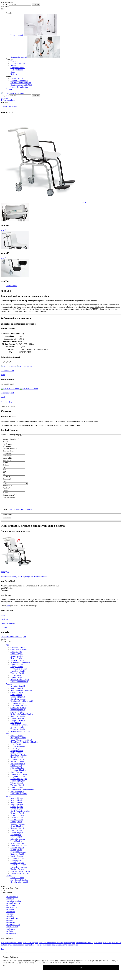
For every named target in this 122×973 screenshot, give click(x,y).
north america (13, 903)
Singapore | (17, 776)
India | (15, 744)
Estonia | (16, 817)
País (5, 481)
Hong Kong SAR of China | (24, 742)
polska (10, 916)
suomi (17, 945)
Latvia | (16, 837)
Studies (4, 627)
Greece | (16, 826)
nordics (10, 922)
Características (11, 286)
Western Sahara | (19, 680)
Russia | (16, 856)
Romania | (17, 854)
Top (2, 949)
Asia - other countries (18, 794)
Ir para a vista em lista (9, 106)
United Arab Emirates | (22, 789)
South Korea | (18, 779)
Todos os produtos (17, 35)
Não (4, 467)
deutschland (12, 897)
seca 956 (85, 202)
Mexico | (16, 712)
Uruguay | (17, 727)
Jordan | (16, 753)
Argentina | (17, 686)
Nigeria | (16, 665)
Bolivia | (16, 688)
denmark (11, 933)
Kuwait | (16, 757)
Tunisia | (16, 675)
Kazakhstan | (18, 755)
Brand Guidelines (8, 623)
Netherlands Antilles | (21, 714)
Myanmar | (17, 764)
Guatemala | (18, 708)
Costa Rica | (18, 699)
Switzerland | (18, 865)
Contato (9, 89)
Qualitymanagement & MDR (21, 85)
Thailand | (17, 785)
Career (12, 72)
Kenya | (16, 658)
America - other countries (20, 731)
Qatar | (16, 772)
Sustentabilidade (16, 70)
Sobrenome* (8, 453)
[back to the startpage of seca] (12, 93)
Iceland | (16, 830)
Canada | (16, 692)
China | (21, 740)
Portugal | (18, 852)
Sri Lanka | (17, 781)
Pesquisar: (5, 4)
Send (3, 375)
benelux (10, 929)
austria (10, 914)
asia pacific (12, 927)
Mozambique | (20, 662)
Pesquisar (36, 4)
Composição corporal (18, 57)
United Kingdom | (20, 871)
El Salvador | (18, 705)
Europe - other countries (19, 873)
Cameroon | (17, 647)
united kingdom (13, 901)
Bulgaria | (17, 804)
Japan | (16, 751)
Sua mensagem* (10, 495)
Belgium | (17, 800)
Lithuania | (17, 839)
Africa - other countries (19, 682)
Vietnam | (17, 792)
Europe (8, 796)
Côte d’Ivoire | (18, 649)
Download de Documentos (20, 83)
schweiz (10, 905)
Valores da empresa (17, 63)
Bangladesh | (18, 738)
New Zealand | (19, 880)
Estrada (5, 463)
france (10, 899)
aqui (8, 606)
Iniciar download (7, 371)
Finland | (16, 820)
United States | (19, 725)
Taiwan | (16, 783)
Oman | (16, 766)
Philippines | (18, 770)
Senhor (8, 446)
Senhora (8, 444)
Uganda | (16, 677)
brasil (9, 920)
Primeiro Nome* (10, 449)
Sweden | (17, 863)
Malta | (16, 841)
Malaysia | (17, 761)
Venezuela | (17, 729)
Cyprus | (16, 809)
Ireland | (16, 832)
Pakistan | (17, 768)
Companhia (7, 458)
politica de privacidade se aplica (20, 509)
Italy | (15, 835)
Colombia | (17, 697)
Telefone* (7, 486)
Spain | (16, 860)
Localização (7, 477)
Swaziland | (17, 671)
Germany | (17, 824)
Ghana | (16, 656)
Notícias (13, 74)
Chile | (16, 695)
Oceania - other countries (19, 882)
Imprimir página (7, 402)
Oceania (9, 876)
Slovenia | (17, 858)
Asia (7, 733)
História (13, 65)
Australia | (17, 878)
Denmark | (17, 813)
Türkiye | (16, 787)
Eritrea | (16, 654)
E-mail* (6, 490)
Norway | (17, 848)
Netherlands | (17, 843)
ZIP (4, 472)
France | (16, 822)
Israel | (16, 748)
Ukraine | (17, 869)
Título (5, 442)
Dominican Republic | (21, 701)
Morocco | (17, 660)
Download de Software (19, 81)
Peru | (15, 723)
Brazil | (21, 690)
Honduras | (17, 710)
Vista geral (14, 61)
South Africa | (18, 669)
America (9, 684)
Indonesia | (17, 746)
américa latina (13, 925)
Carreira (4, 615)
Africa (8, 645)
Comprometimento (17, 68)
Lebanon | (17, 759)
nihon (10, 910)
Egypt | (16, 652)
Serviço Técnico (16, 78)
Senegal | (16, 667)
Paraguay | (17, 720)
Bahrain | (16, 736)
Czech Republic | (20, 811)
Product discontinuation (19, 87)
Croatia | (16, 807)
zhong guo (11, 907)
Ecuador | (17, 703)
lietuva (10, 931)
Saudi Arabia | (18, 774)
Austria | (16, 798)
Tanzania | (17, 673)
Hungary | (17, 828)
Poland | (16, 850)
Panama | (17, 718)
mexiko (88, 943)
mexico (10, 912)
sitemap (9, 953)
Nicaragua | (17, 716)
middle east (12, 918)
